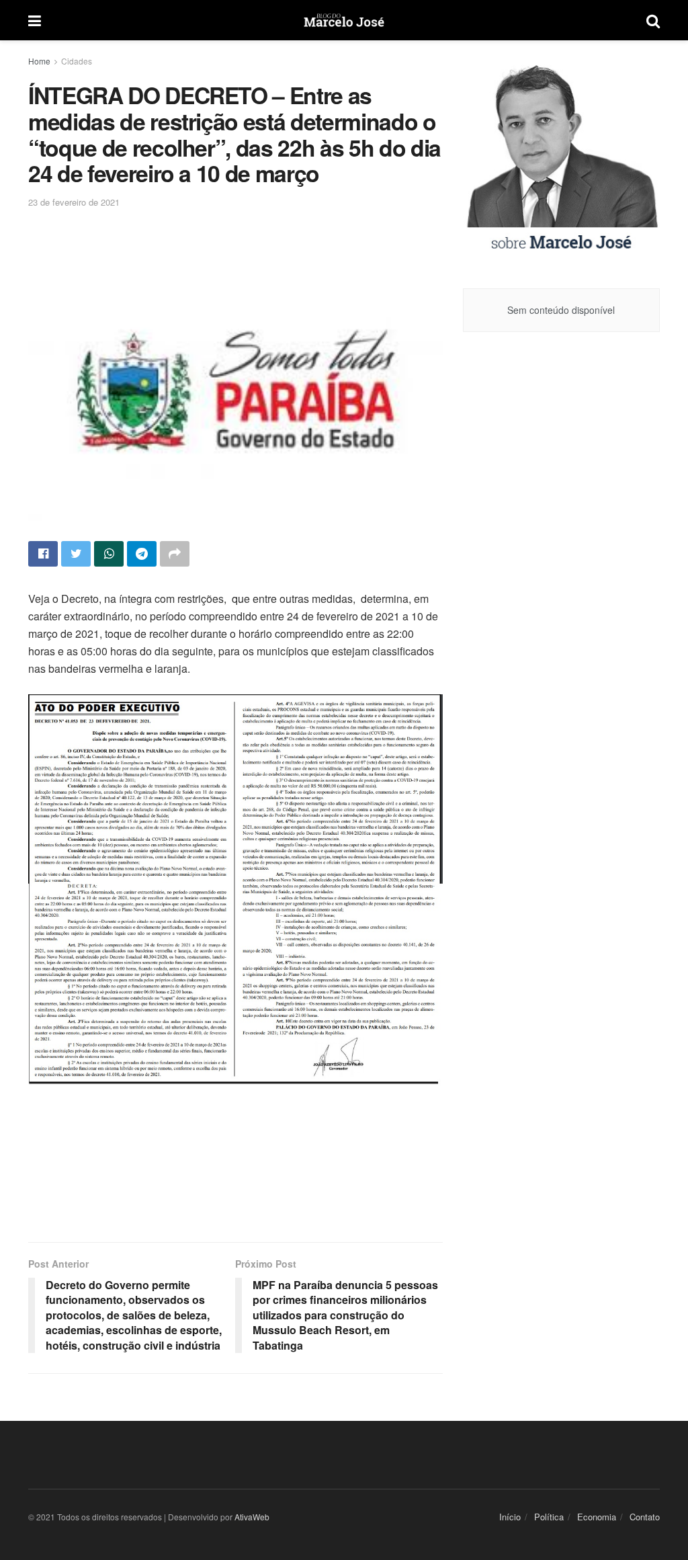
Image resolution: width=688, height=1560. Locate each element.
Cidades (76, 61)
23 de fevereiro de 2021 (74, 202)
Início (510, 1516)
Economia (596, 1516)
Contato (645, 1516)
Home (39, 61)
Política (549, 1516)
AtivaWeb (251, 1516)
